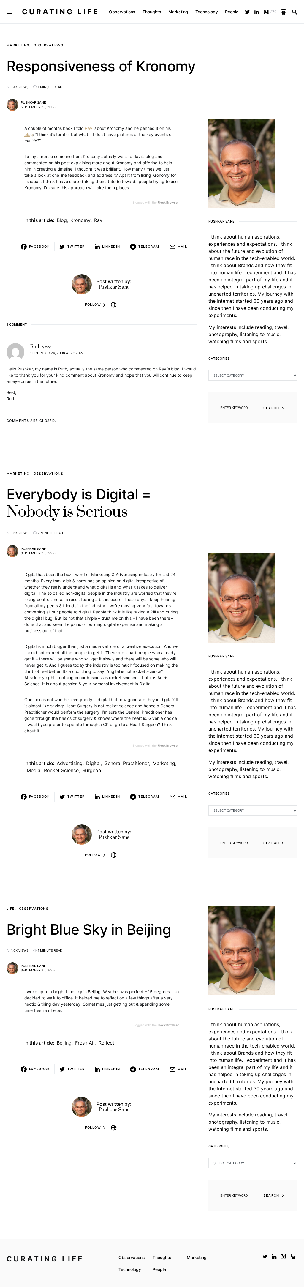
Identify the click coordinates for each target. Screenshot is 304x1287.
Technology (129, 1269)
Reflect (106, 1043)
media (33, 770)
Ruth (35, 347)
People (159, 1269)
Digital (93, 763)
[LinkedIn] (256, 12)
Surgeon (91, 770)
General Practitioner (126, 763)
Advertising (70, 763)
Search (271, 408)
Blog (62, 220)
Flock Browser (168, 202)
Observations (48, 45)
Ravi (89, 128)
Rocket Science (61, 770)
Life (11, 908)
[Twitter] (247, 12)
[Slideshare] (283, 12)
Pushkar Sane (33, 102)
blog (28, 134)
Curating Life (60, 11)
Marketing (18, 45)
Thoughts (162, 1257)
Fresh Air (85, 1043)
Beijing (64, 1043)
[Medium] (283, 1256)
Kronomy (80, 220)
